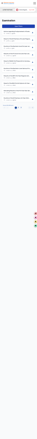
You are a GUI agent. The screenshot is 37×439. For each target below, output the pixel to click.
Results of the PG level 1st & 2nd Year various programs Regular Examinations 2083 (17, 53)
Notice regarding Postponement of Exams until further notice (17, 31)
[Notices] (35, 217)
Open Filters (18, 26)
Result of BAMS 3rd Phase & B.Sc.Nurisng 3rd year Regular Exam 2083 (17, 61)
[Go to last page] (32, 108)
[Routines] (35, 221)
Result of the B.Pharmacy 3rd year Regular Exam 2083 (17, 39)
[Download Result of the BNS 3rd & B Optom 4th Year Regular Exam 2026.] (32, 84)
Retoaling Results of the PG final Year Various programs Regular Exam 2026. (17, 90)
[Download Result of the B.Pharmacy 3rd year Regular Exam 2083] (32, 40)
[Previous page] (7, 108)
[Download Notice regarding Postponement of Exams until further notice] (32, 32)
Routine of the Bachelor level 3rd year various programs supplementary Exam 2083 (17, 46)
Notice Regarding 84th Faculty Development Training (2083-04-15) (23, 10)
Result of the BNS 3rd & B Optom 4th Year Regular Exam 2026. (17, 83)
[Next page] (29, 108)
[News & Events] (35, 213)
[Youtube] (35, 225)
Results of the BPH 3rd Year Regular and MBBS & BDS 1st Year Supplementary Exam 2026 (17, 76)
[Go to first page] (4, 108)
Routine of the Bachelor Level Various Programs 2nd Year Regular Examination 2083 (17, 68)
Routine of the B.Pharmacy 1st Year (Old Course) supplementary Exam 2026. (17, 98)
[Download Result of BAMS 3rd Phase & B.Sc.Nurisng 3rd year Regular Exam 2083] (32, 62)
